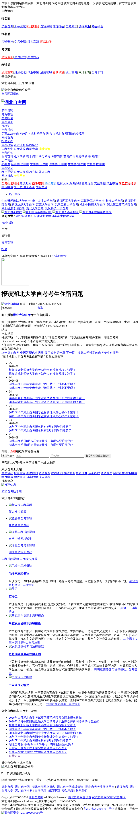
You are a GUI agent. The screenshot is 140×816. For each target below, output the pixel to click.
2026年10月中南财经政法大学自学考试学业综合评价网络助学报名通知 (54, 721)
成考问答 (20, 156)
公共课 (5, 164)
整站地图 (68, 790)
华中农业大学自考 (43, 200)
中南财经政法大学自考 (16, 200)
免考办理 (75, 183)
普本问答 (32, 156)
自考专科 (97, 72)
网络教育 (84, 72)
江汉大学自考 (45, 204)
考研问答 (57, 156)
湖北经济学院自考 (13, 208)
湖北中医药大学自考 (92, 204)
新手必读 (20, 26)
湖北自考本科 (24, 790)
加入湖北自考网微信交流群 (67, 133)
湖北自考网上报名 (43, 786)
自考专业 (7, 148)
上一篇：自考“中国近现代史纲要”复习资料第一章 (33, 352)
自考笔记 (7, 168)
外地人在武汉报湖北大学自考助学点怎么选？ (38, 752)
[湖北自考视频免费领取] (95, 212)
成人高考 (71, 72)
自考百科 (7, 156)
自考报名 (7, 118)
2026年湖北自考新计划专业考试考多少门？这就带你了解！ (47, 732)
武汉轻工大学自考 (92, 200)
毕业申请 (33, 72)
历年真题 (7, 160)
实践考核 (100, 183)
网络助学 (46, 41)
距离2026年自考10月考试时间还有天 (25, 133)
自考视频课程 (10, 558)
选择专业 (84, 26)
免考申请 (20, 41)
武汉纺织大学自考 (23, 204)
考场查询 (7, 57)
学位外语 (20, 477)
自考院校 (20, 148)
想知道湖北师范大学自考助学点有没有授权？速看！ (42, 725)
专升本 (18, 187)
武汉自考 (122, 786)
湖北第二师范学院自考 (121, 204)
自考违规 (82, 473)
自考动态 (40, 790)
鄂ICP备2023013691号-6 (99, 808)
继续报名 (20, 72)
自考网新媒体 (10, 93)
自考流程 (7, 473)
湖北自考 (7, 786)
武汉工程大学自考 (66, 204)
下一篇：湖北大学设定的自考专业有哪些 (92, 352)
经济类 (15, 164)
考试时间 (25, 183)
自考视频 (7, 129)
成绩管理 (46, 72)
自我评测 (46, 26)
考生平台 (97, 26)
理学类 (53, 164)
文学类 (34, 164)
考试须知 (20, 57)
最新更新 (54, 790)
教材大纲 (63, 183)
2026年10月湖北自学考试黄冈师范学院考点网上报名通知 (45, 717)
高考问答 (69, 156)
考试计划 (20, 145)
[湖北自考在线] (11, 212)
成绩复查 (69, 473)
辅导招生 (58, 26)
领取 (39, 307)
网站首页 (7, 137)
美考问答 (94, 156)
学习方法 (32, 171)
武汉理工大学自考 (68, 200)
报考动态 (7, 141)
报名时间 (33, 26)
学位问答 (44, 156)
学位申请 (7, 187)
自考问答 (7, 152)
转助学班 (58, 72)
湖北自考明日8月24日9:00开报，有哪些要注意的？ (41, 744)
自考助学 (71, 26)
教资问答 (82, 156)
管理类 (81, 164)
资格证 (5, 125)
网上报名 (7, 175)
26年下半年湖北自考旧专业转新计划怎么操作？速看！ (44, 736)
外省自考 (44, 171)
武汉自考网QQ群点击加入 (109, 797)
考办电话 (7, 114)
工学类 (62, 164)
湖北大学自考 (35, 208)
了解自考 (7, 26)
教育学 (91, 164)
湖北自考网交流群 (79, 797)
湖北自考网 (23, 216)
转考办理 (87, 183)
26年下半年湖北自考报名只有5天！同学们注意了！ (41, 740)
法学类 (24, 164)
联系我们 (81, 790)
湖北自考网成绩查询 (70, 786)
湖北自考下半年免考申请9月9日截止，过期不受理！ (42, 729)
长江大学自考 (114, 200)
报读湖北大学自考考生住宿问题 (54, 216)
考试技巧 (33, 57)
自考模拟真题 (28, 558)
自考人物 (20, 171)
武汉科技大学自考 (56, 208)
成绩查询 (7, 72)
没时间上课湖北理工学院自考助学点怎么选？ (38, 748)
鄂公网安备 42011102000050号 (23, 812)
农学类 (72, 164)
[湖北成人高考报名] (65, 212)
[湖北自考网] (13, 102)
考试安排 (7, 41)
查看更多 (14, 755)
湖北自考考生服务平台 (100, 786)
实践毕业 (32, 145)
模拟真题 (33, 41)
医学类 (100, 164)
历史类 (43, 164)
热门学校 (14, 194)
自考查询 (7, 122)
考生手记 (7, 171)
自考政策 (7, 145)
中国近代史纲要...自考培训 (63, 704)
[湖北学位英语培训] (37, 212)
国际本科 (41, 187)
